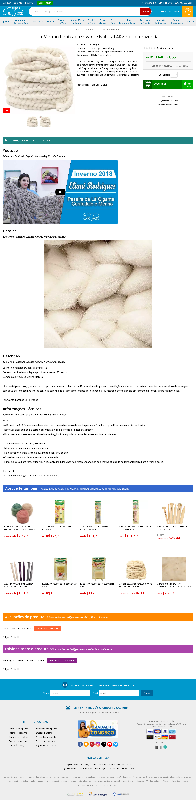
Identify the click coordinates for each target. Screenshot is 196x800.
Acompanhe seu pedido (47, 728)
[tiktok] (103, 744)
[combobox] (90, 11)
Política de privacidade (46, 737)
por (44, 536)
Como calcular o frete (19, 737)
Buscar (145, 11)
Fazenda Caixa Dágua (88, 44)
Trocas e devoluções (45, 741)
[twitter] (115, 744)
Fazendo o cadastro (18, 732)
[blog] (86, 744)
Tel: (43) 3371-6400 (170, 11)
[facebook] (80, 744)
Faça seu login (186, 3)
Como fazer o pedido (19, 728)
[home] (13, 15)
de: (158, 535)
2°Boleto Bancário (44, 732)
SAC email (123, 708)
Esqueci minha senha (18, 741)
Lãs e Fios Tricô (91, 29)
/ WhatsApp (103, 708)
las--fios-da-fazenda (111, 29)
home (78, 29)
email (95, 693)
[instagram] (97, 744)
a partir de (9, 536)
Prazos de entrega (17, 745)
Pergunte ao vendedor (62, 660)
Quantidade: (164, 74)
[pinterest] (92, 744)
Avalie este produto (47, 628)
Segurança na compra (46, 745)
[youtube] (109, 744)
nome (46, 693)
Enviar (146, 693)
